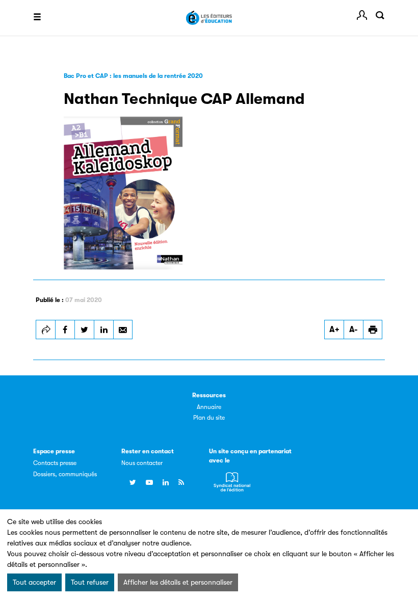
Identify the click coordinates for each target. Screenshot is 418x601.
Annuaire (209, 407)
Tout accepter (34, 582)
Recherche (380, 15)
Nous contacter (142, 463)
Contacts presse (54, 463)
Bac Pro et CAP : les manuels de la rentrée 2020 (133, 75)
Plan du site (209, 417)
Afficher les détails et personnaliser (177, 582)
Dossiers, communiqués (65, 474)
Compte (362, 15)
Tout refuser (90, 582)
